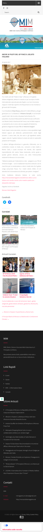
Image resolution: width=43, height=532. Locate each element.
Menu (5, 3)
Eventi (7, 375)
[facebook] (4, 8)
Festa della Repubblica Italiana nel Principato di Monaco (27, 227)
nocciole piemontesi (8, 306)
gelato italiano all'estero (16, 304)
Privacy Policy (26, 514)
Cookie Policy (34, 514)
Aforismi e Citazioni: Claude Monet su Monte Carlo (18, 312)
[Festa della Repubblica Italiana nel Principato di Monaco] (28, 220)
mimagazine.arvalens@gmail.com (26, 496)
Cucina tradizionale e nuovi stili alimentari (14, 301)
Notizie (8, 384)
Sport (29, 301)
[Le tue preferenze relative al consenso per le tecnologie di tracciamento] (2, 399)
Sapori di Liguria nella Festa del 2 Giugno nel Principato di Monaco (10, 247)
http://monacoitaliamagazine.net (26, 499)
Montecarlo (34, 304)
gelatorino (27, 304)
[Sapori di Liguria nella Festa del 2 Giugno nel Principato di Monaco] (10, 239)
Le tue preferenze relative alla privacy (23, 525)
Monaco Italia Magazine (9, 190)
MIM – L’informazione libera (14, 388)
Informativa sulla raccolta (12, 529)
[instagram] (7, 8)
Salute (7, 380)
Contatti (8, 392)
